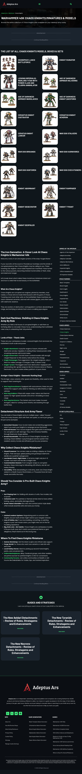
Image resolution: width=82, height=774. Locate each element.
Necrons (62, 391)
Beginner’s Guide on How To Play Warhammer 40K (62, 737)
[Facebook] (20, 713)
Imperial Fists (64, 299)
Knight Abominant (26, 188)
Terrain (62, 434)
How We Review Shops (11, 725)
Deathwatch (64, 292)
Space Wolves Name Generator (37, 740)
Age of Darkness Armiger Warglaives (28, 98)
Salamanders (64, 308)
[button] (39, 4)
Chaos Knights (64, 332)
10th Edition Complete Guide (61, 729)
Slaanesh (63, 354)
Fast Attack (63, 428)
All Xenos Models (65, 407)
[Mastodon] (16, 713)
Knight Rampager (67, 188)
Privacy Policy (9, 733)
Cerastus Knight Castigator (26, 116)
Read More (20, 628)
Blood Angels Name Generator (37, 729)
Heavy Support (64, 425)
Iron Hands (63, 302)
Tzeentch (63, 361)
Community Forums (11, 558)
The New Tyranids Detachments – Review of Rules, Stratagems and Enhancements (61, 622)
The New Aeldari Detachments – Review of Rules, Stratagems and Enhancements (20, 620)
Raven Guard (64, 305)
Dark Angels (63, 289)
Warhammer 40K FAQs (59, 721)
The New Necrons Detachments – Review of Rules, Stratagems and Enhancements (20, 648)
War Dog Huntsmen (27, 170)
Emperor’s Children (66, 342)
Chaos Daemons (65, 329)
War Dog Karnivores (69, 152)
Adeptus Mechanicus (66, 262)
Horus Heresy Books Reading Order (63, 745)
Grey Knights (64, 295)
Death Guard (64, 338)
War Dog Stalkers (68, 133)
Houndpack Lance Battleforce (26, 61)
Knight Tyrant (66, 207)
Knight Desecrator (27, 207)
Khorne (62, 345)
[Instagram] (7, 713)
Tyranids (62, 401)
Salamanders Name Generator (37, 733)
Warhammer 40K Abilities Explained (63, 749)
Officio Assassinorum (66, 271)
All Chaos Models (65, 367)
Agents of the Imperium (67, 252)
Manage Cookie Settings (12, 744)
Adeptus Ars (4, 13)
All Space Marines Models (68, 321)
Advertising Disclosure (11, 729)
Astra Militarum (64, 265)
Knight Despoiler (26, 225)
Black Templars (65, 283)
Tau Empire (63, 398)
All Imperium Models (66, 275)
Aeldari (62, 378)
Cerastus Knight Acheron (67, 116)
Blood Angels (64, 286)
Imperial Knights (65, 268)
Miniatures (11, 13)
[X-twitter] (12, 713)
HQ (61, 415)
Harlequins (63, 382)
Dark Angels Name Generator (37, 736)
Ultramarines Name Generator (37, 725)
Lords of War (64, 431)
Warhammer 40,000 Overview (61, 725)
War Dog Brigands (26, 152)
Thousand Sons (64, 358)
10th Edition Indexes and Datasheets (63, 733)
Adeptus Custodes (65, 259)
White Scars (63, 318)
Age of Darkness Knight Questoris (67, 98)
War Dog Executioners (70, 170)
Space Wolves (64, 311)
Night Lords (63, 348)
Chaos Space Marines (66, 335)
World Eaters (64, 364)
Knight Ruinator (67, 60)
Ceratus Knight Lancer (25, 134)
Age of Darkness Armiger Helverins (68, 79)
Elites (61, 418)
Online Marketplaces (12, 553)
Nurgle (62, 351)
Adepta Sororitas (65, 255)
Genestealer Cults (65, 385)
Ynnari (62, 404)
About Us (7, 721)
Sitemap (7, 740)
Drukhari (62, 375)
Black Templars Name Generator (38, 721)
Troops (62, 421)
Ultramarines (64, 315)
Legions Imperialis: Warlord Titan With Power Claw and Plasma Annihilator (27, 81)
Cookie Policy (9, 736)
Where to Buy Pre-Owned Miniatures (63, 752)
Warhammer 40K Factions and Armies (63, 741)
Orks (61, 394)
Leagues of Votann (66, 388)
